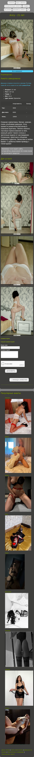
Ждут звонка (21, 2)
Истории (8, 9)
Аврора (7, 669)
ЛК (28, 9)
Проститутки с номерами (16, 752)
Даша (7, 436)
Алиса (7, 708)
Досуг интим (6, 750)
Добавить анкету (19, 9)
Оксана (7, 398)
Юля (6, 514)
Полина (7, 630)
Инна (6, 553)
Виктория (8, 592)
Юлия (7, 475)
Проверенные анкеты (13, 6)
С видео (26, 6)
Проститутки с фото (8, 754)
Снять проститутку (17, 750)
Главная (11, 2)
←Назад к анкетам (19, 380)
